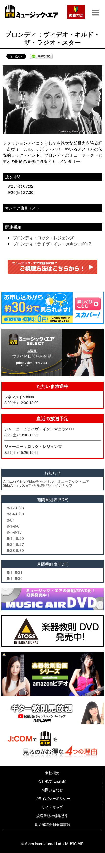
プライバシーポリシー (52, 798)
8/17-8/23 (15, 508)
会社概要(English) (52, 781)
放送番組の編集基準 (52, 815)
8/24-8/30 (15, 514)
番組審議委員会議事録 (52, 824)
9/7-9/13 (14, 532)
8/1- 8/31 (15, 572)
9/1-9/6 (13, 526)
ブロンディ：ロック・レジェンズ (43, 238)
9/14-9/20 (15, 538)
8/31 (11, 520)
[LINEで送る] (41, 56)
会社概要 (52, 772)
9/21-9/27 (15, 544)
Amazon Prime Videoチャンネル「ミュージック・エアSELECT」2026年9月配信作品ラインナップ (46, 483)
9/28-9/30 (15, 550)
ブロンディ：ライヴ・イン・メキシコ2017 (52, 244)
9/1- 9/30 (15, 578)
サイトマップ (52, 807)
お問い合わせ (52, 789)
